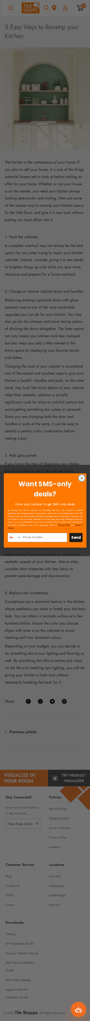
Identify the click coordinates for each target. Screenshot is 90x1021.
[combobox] (14, 537)
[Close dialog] (81, 478)
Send (76, 537)
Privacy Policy (64, 525)
